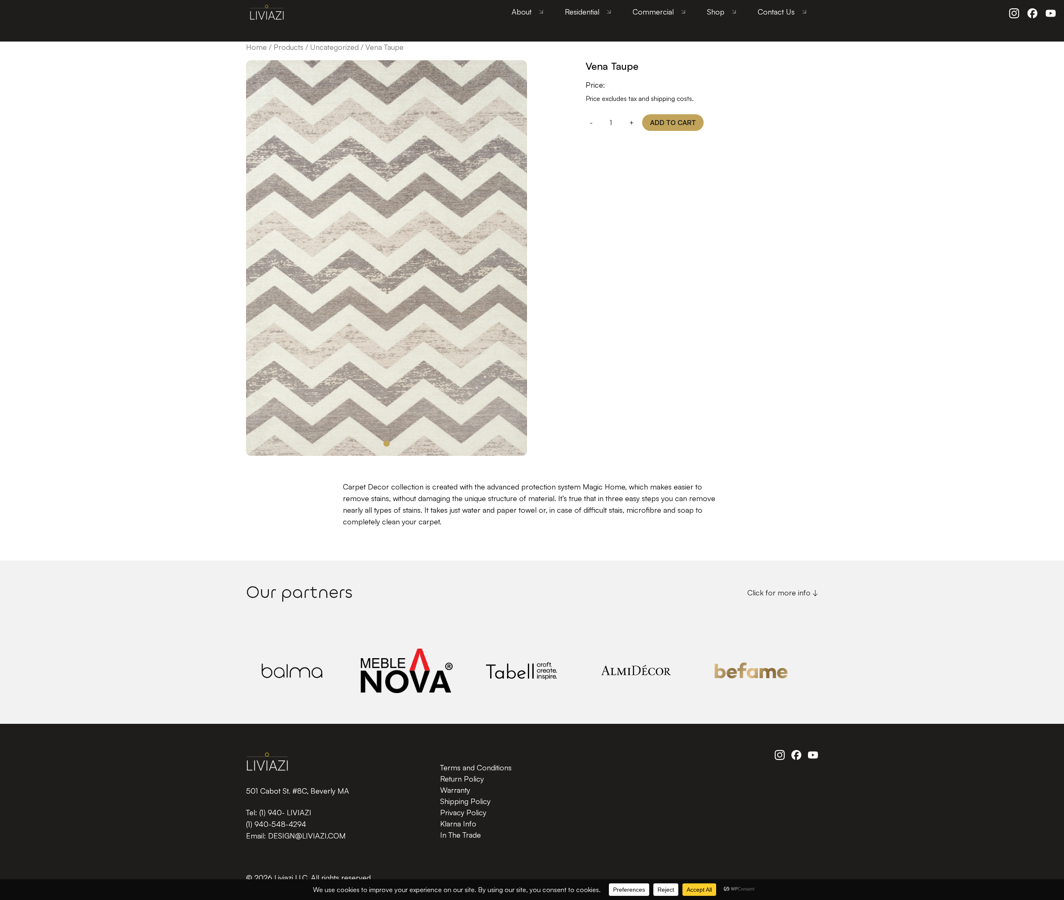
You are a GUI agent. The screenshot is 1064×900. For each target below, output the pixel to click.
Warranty (455, 789)
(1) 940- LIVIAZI (285, 812)
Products (288, 47)
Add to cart (673, 122)
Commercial (653, 11)
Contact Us (776, 11)
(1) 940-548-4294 (276, 824)
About (522, 11)
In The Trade (460, 834)
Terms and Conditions (476, 767)
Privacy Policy (463, 812)
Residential (582, 11)
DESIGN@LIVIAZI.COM (307, 835)
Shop (715, 11)
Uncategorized (334, 47)
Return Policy (462, 778)
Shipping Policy (465, 801)
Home (256, 47)
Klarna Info (458, 823)
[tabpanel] (386, 258)
